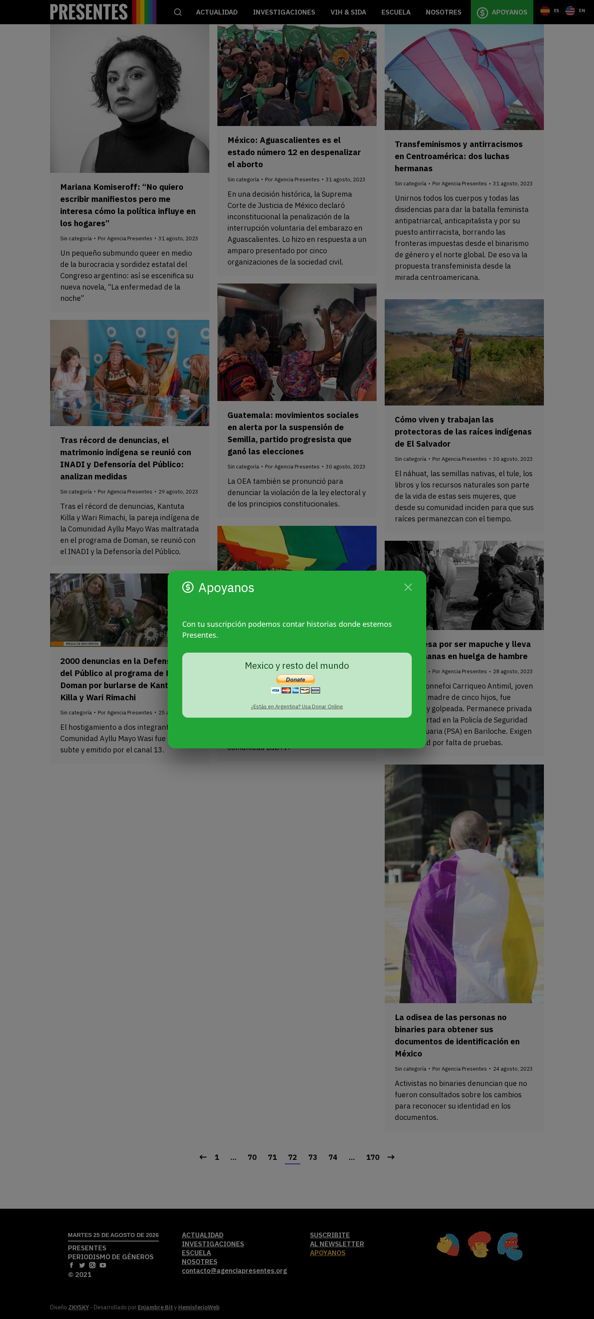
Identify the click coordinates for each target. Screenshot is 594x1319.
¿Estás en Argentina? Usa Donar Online (297, 706)
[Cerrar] (408, 587)
